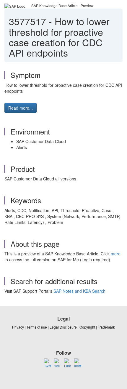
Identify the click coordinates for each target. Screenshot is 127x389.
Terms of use (37, 326)
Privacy (18, 326)
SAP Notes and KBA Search (79, 291)
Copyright (87, 326)
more (116, 254)
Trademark (106, 326)
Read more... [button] (20, 108)
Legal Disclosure (63, 326)
